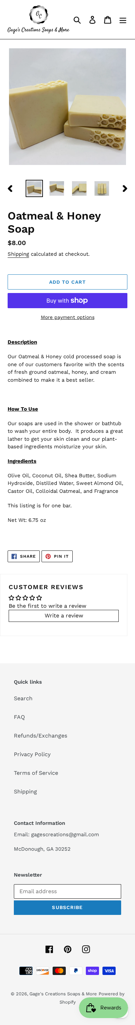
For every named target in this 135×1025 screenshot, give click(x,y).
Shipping (18, 254)
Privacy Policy (32, 754)
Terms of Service (36, 773)
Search (23, 698)
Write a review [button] (64, 615)
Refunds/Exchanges (40, 735)
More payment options (67, 317)
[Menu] (122, 19)
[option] (34, 188)
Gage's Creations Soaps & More (63, 993)
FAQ (19, 717)
